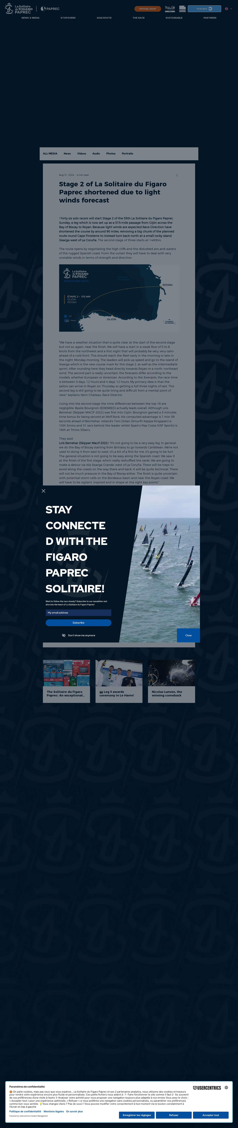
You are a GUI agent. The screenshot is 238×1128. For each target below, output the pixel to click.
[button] (43, 491)
